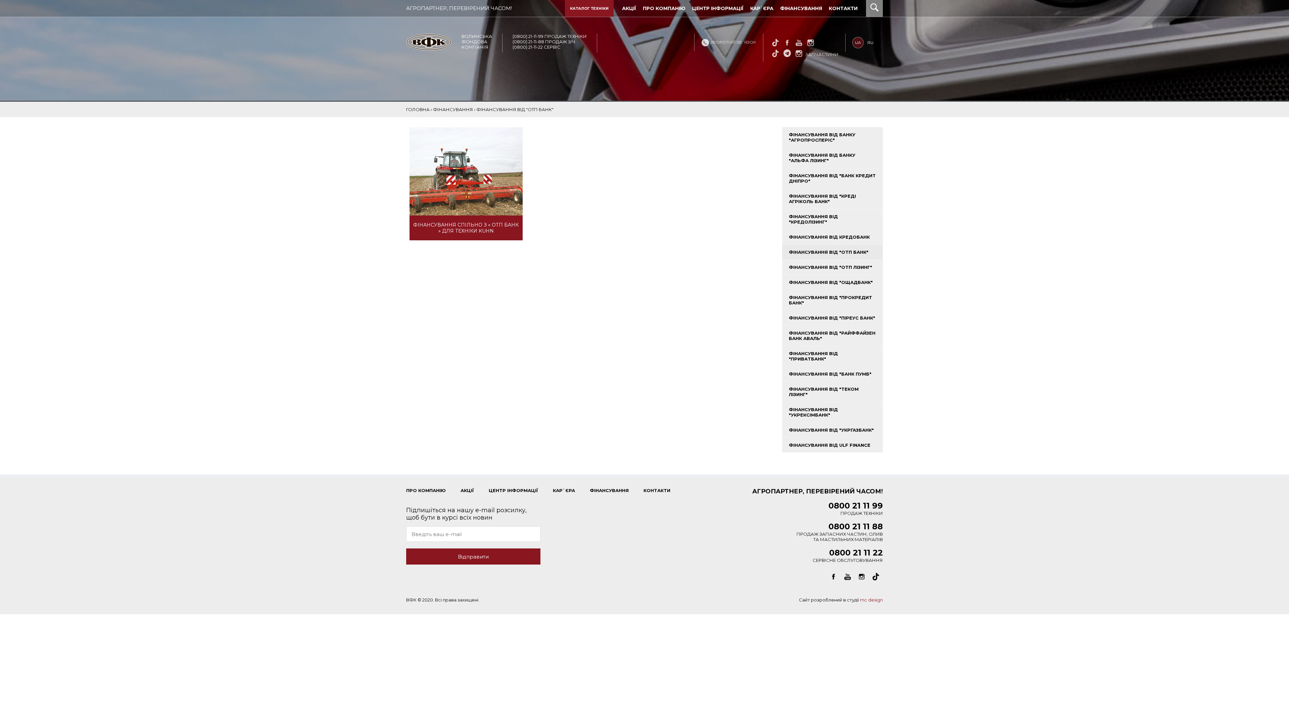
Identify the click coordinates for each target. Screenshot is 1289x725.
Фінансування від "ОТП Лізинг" (830, 267)
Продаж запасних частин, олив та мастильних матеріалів (840, 533)
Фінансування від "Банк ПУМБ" (830, 374)
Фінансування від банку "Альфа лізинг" (822, 157)
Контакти (843, 8)
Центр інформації (718, 8)
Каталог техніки (589, 8)
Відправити (473, 556)
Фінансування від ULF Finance (829, 445)
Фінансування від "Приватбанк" (813, 356)
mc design (871, 599)
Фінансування (801, 8)
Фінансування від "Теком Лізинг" (824, 391)
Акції (629, 8)
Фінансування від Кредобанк (829, 237)
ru (870, 42)
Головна (418, 109)
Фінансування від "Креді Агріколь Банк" (822, 198)
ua (858, 42)
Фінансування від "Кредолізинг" (813, 219)
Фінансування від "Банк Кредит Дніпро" (832, 178)
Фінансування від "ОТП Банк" (828, 252)
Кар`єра (761, 8)
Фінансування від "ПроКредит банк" (830, 300)
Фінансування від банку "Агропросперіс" (822, 137)
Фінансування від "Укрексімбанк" (813, 412)
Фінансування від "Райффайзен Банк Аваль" (832, 335)
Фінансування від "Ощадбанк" (831, 282)
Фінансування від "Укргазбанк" (831, 430)
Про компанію (664, 8)
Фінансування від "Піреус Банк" (832, 318)
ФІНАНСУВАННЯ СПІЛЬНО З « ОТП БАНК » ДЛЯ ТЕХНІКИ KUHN (466, 228)
